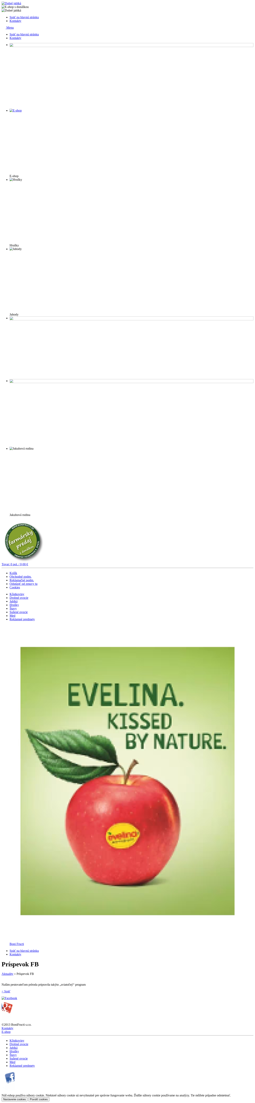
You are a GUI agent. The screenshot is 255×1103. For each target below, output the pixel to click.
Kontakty (15, 21)
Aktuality (7, 974)
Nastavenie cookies (14, 1099)
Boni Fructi (17, 944)
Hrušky (14, 605)
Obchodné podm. (20, 576)
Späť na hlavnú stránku (24, 17)
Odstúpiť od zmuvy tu (23, 583)
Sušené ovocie (19, 612)
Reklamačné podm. (22, 580)
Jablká (14, 601)
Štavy (13, 608)
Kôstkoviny (17, 594)
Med (12, 615)
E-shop (6, 1031)
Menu (10, 27)
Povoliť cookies (39, 1099)
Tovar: (15, 564)
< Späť (6, 991)
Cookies (15, 587)
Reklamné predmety (22, 619)
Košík (13, 573)
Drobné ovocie (19, 597)
